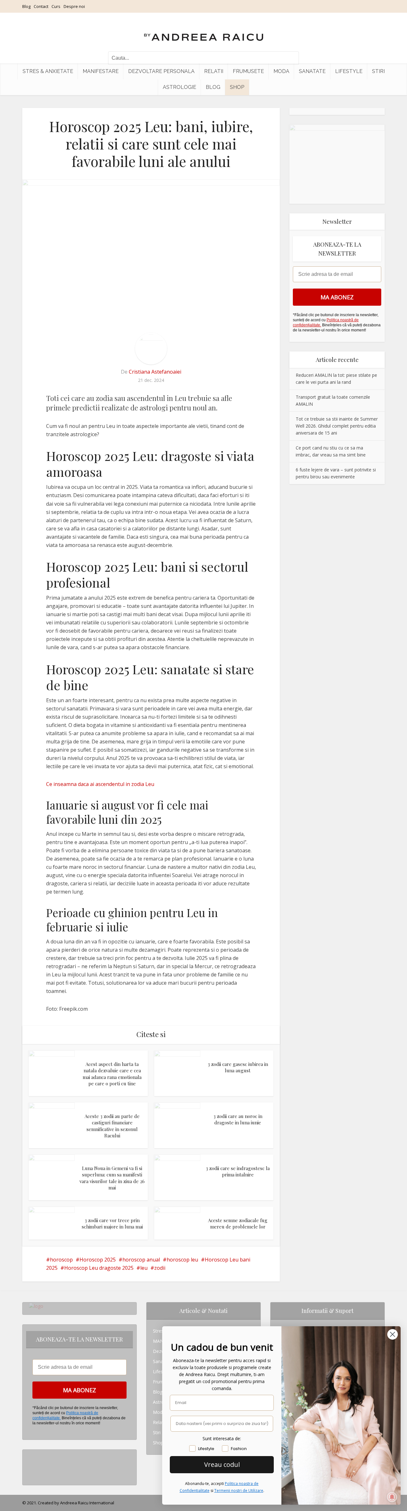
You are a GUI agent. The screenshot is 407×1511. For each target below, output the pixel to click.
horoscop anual (141, 1259)
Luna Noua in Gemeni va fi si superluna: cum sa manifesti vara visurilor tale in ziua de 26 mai (112, 1178)
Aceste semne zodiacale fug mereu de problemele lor (237, 1223)
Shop (237, 87)
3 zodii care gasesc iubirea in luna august (238, 1067)
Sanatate (312, 71)
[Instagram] (30, 1455)
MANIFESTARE (101, 71)
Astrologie (179, 87)
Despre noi (74, 6)
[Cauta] (291, 58)
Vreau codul (222, 1464)
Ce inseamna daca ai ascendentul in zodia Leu (100, 784)
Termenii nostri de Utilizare (238, 1490)
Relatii (213, 71)
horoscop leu (182, 1259)
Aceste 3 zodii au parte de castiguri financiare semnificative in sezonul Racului (112, 1126)
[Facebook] (30, 1465)
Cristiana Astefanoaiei (155, 371)
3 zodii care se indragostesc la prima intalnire (238, 1171)
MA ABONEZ (337, 297)
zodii (159, 1267)
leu (144, 1267)
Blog (26, 6)
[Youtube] (30, 1475)
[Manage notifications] (392, 1497)
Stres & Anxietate (48, 71)
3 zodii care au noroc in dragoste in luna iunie (237, 1119)
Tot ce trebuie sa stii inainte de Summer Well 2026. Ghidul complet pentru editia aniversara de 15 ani (337, 426)
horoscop (61, 1259)
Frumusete (248, 71)
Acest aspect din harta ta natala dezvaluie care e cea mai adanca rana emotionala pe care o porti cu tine (112, 1074)
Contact (41, 6)
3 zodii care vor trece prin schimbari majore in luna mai (112, 1223)
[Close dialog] (392, 1334)
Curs (56, 6)
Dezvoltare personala (161, 71)
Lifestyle (348, 71)
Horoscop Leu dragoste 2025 (99, 1267)
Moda (281, 71)
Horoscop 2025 (97, 1259)
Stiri (378, 71)
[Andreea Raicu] (204, 31)
